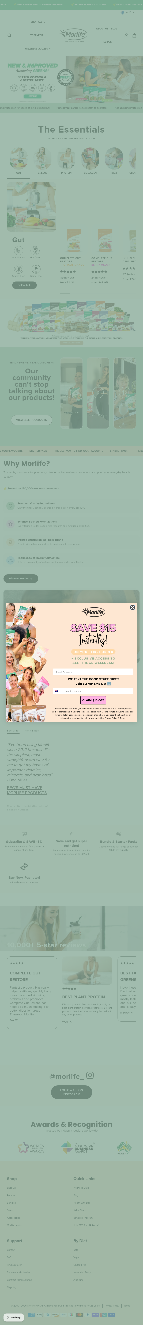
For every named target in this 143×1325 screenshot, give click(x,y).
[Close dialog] (132, 607)
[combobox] (58, 691)
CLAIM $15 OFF (93, 700)
